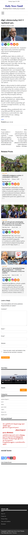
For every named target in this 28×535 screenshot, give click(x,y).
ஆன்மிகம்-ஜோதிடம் (5, 399)
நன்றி (2, 119)
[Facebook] (2, 44)
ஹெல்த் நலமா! (4, 414)
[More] (17, 44)
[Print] (14, 44)
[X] (5, 44)
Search (3, 387)
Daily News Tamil (14, 6)
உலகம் (2, 401)
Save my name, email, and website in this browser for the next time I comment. (14, 351)
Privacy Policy (4, 518)
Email (3, 336)
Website (3, 343)
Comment (4, 309)
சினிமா (2, 404)
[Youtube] (14, 458)
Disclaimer (3, 524)
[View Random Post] (22, 13)
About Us (3, 513)
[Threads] (11, 458)
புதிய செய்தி (10, 122)
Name (3, 328)
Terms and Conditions (6, 521)
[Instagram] (11, 44)
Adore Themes (13, 533)
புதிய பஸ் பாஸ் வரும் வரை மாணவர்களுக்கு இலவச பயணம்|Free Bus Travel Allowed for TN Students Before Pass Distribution (13, 223)
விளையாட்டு (3, 412)
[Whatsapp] (8, 44)
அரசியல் (3, 396)
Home (2, 511)
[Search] (25, 13)
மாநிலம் (2, 409)
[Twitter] (5, 458)
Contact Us (3, 516)
